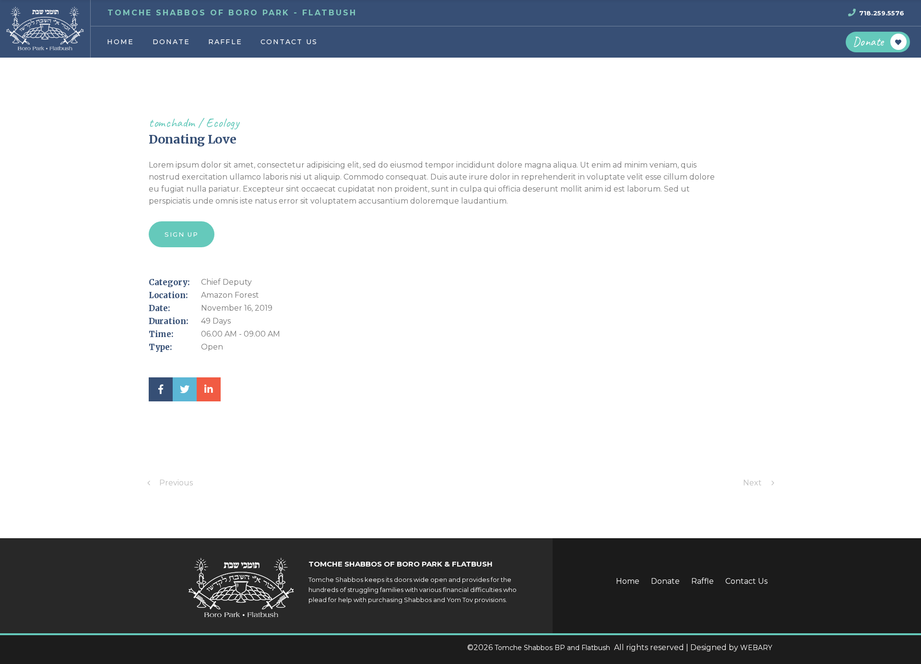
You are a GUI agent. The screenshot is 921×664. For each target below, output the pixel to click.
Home (627, 581)
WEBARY (756, 647)
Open (212, 346)
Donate (665, 581)
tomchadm (172, 123)
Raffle (702, 581)
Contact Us (746, 581)
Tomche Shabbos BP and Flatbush (553, 647)
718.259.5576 (881, 13)
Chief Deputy (226, 282)
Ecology (222, 123)
